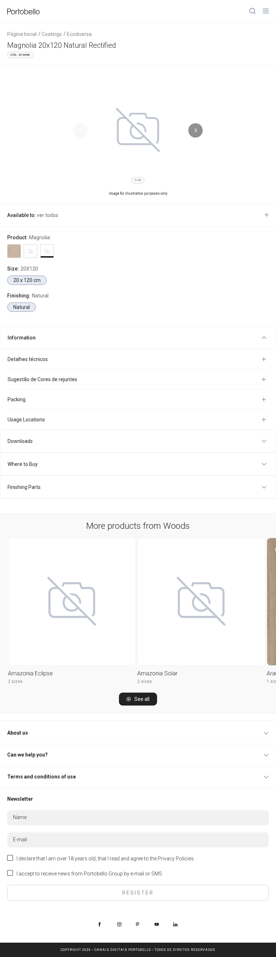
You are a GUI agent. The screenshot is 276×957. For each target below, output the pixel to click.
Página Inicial (22, 34)
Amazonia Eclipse (30, 673)
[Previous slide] (80, 130)
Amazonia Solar (157, 673)
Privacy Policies (176, 858)
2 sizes (15, 681)
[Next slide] (195, 130)
